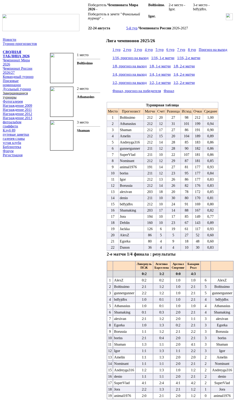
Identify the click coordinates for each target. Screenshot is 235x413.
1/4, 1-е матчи (160, 74)
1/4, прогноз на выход (129, 74)
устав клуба (12, 143)
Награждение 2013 (17, 118)
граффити (10, 126)
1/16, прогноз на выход (130, 58)
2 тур (127, 50)
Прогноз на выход (213, 50)
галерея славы (14, 138)
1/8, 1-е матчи (160, 66)
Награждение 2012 (17, 114)
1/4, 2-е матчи (184, 74)
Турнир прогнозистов (20, 44)
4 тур (149, 50)
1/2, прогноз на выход (129, 83)
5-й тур (131, 28)
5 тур (160, 50)
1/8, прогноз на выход (129, 66)
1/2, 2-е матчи (184, 83)
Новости (9, 39)
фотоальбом (12, 122)
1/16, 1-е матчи (162, 58)
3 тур (138, 50)
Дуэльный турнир (17, 89)
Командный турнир (18, 77)
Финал (169, 91)
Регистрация (12, 155)
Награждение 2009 (17, 105)
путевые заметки (16, 134)
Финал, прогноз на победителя (136, 91)
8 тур (192, 50)
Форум (8, 151)
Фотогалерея (13, 101)
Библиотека (12, 147)
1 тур (116, 50)
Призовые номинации (12, 83)
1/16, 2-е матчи (188, 58)
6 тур (170, 50)
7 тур (181, 50)
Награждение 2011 (17, 110)
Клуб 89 (9, 130)
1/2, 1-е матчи (160, 83)
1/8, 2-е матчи (184, 66)
